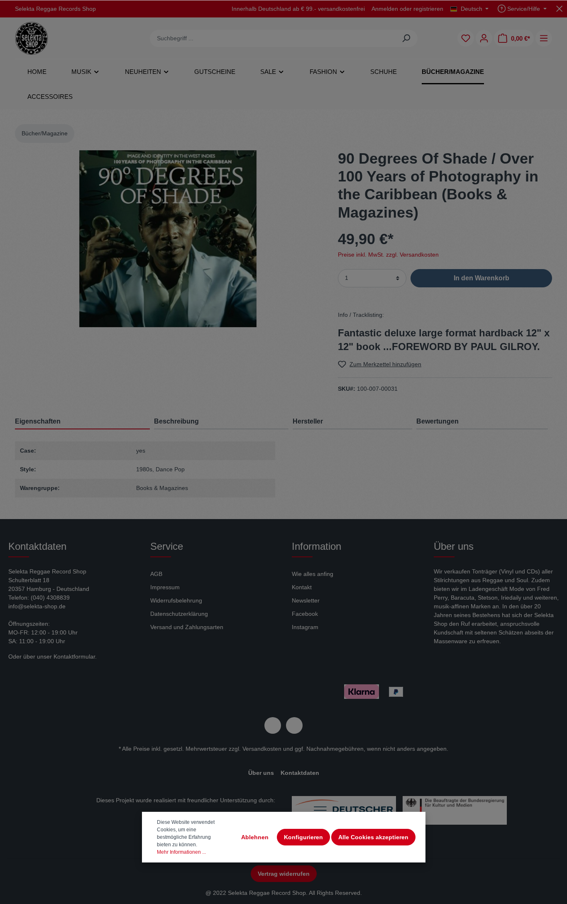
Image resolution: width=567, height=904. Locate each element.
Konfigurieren (303, 837)
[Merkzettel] (465, 38)
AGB (156, 574)
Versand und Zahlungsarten (186, 627)
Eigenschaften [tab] (38, 421)
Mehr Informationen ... (181, 852)
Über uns (261, 772)
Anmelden (384, 8)
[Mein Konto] (484, 38)
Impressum (165, 587)
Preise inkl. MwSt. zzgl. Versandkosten (388, 254)
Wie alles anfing (312, 574)
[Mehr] (543, 38)
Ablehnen (255, 837)
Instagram (305, 627)
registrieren (428, 8)
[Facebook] (272, 725)
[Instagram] (294, 725)
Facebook (305, 613)
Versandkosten (261, 748)
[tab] (221, 421)
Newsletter (306, 600)
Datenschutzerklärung (179, 613)
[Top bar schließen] (559, 8)
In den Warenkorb (481, 278)
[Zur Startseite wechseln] (31, 38)
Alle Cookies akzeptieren (373, 837)
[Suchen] (406, 38)
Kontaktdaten (300, 772)
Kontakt (302, 587)
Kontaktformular (74, 656)
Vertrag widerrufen (284, 873)
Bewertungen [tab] (437, 421)
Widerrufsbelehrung (176, 600)
